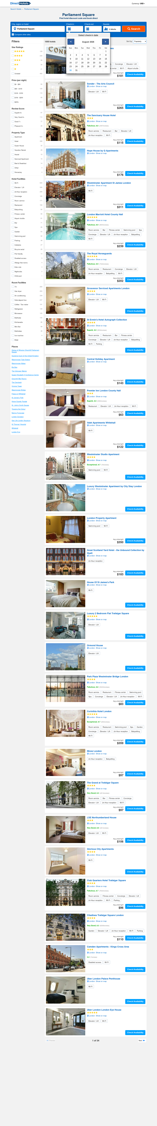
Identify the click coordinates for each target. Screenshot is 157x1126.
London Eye (16, 432)
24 (76, 66)
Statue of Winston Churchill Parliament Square (25, 351)
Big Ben (14, 367)
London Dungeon (18, 416)
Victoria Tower (17, 386)
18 (82, 63)
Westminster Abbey (19, 363)
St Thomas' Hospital (19, 424)
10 (76, 59)
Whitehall (15, 428)
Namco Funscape (18, 413)
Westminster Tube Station (21, 359)
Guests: (106, 24)
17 (76, 63)
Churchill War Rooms (19, 378)
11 (82, 59)
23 (70, 66)
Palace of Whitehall (18, 394)
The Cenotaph (17, 382)
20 (94, 63)
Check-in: (70, 24)
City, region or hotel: (20, 24)
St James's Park (17, 397)
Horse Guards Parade (19, 401)
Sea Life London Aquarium (21, 420)
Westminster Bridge (19, 390)
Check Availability (135, 74)
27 (94, 66)
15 (106, 59)
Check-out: (89, 24)
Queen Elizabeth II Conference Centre (25, 375)
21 (100, 63)
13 (94, 59)
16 (70, 63)
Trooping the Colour (18, 409)
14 (100, 59)
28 (100, 66)
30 (70, 70)
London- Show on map (98, 54)
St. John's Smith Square (20, 405)
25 (82, 66)
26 (88, 66)
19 (88, 63)
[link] (20, 3)
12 (88, 59)
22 (106, 63)
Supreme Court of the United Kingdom (25, 356)
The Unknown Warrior (19, 371)
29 (106, 66)
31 (76, 70)
